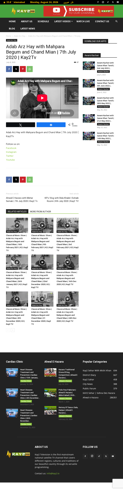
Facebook (11, 148)
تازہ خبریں (68, 2)
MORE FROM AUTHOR (40, 211)
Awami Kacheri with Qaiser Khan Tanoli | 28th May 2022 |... (105, 100)
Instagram (11, 152)
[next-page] (13, 330)
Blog (12, 28)
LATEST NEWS (27, 28)
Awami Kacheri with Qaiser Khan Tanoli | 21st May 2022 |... (105, 118)
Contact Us (102, 21)
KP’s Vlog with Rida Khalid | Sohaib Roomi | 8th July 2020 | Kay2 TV (62, 199)
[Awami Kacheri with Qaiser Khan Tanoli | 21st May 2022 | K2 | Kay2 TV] (89, 118)
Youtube (10, 159)
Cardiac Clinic (26, 381)
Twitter (10, 155)
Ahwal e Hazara (65, 381)
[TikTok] (108, 2)
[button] (116, 21)
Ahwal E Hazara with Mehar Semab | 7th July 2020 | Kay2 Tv (22, 199)
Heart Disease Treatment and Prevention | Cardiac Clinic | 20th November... (28, 415)
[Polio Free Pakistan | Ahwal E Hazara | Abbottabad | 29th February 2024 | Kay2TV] (50, 393)
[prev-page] (8, 330)
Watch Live (83, 21)
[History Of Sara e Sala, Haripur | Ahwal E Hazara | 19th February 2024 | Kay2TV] (50, 410)
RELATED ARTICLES (17, 211)
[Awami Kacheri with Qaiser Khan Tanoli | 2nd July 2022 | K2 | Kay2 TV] (89, 66)
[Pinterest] (23, 69)
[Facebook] (98, 2)
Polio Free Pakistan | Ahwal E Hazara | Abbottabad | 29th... (67, 392)
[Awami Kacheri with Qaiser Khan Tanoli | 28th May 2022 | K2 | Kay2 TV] (89, 101)
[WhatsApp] (30, 69)
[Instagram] (103, 2)
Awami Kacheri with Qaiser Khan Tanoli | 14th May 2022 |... (105, 136)
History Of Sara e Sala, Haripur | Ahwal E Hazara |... (68, 410)
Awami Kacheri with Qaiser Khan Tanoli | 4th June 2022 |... (105, 83)
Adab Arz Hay (19, 36)
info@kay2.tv (53, 473)
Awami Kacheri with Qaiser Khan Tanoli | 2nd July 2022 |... (105, 65)
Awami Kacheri (103, 71)
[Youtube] (118, 2)
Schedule (43, 21)
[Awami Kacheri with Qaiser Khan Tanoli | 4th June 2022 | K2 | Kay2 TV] (89, 83)
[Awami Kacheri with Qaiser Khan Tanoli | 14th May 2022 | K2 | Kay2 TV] (89, 136)
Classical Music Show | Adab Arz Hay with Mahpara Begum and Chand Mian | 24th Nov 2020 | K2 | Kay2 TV (67, 315)
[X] (113, 2)
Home (12, 21)
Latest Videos (62, 21)
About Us (26, 21)
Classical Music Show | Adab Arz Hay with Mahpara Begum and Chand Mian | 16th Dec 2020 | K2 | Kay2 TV (67, 278)
